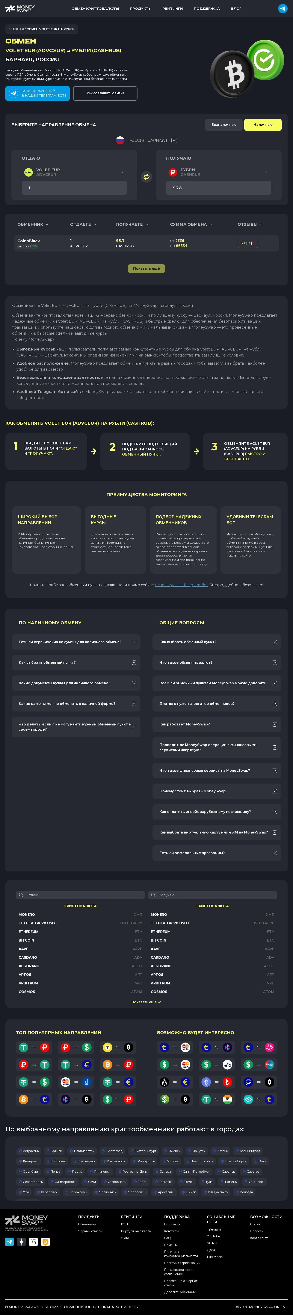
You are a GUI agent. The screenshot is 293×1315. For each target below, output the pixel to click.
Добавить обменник (180, 1292)
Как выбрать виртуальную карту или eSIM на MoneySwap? (213, 832)
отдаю (31, 158)
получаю (178, 158)
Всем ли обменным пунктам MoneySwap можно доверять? (213, 683)
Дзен (211, 1250)
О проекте (172, 1224)
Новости (256, 1231)
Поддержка (207, 8)
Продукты (140, 8)
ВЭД (124, 1224)
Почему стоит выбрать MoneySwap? (193, 791)
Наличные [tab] (263, 125)
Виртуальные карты (136, 1231)
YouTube (213, 1236)
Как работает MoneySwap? (184, 724)
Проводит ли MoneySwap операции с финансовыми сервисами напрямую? (208, 747)
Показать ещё (144, 1002)
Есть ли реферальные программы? (192, 853)
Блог (236, 8)
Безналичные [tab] (224, 125)
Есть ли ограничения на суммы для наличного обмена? (70, 642)
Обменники (87, 1224)
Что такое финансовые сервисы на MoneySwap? (204, 771)
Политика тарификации (182, 1263)
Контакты (171, 1231)
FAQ (167, 1238)
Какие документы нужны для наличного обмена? (64, 683)
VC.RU (212, 1243)
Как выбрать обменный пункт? (47, 663)
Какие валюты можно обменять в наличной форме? (67, 704)
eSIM (125, 1238)
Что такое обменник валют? (186, 663)
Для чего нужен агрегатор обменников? (197, 704)
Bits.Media (215, 1257)
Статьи (255, 1224)
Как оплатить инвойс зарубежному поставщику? (205, 812)
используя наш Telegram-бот (181, 585)
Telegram (214, 1229)
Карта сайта (259, 1238)
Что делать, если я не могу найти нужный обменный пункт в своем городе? (74, 726)
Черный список (90, 1231)
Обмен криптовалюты (95, 8)
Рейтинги (173, 8)
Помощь (170, 1245)
